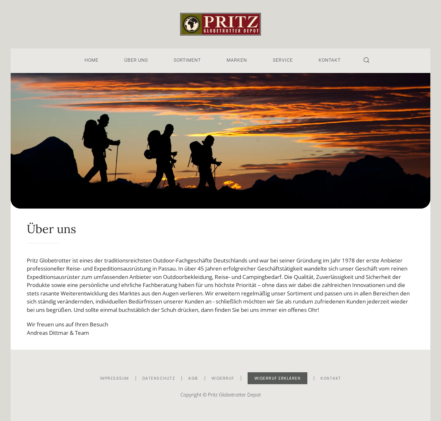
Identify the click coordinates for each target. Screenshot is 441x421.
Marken (237, 60)
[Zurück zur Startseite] (220, 24)
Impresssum (114, 378)
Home (91, 60)
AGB (193, 378)
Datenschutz (158, 378)
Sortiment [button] (187, 60)
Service (283, 60)
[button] (366, 60)
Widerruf (222, 378)
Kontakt (330, 60)
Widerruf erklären (277, 378)
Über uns (136, 60)
